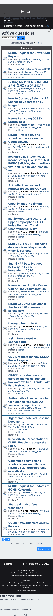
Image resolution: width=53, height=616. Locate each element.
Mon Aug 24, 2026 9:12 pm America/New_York (29, 126)
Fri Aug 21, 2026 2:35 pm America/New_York (29, 346)
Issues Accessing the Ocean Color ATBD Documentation (27, 287)
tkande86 (25, 59)
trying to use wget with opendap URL (23, 340)
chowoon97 (27, 474)
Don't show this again (12, 32)
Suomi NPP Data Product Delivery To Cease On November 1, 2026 (25, 267)
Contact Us (26, 580)
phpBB (19, 583)
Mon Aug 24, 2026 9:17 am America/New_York (28, 254)
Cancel (17, 615)
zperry (24, 253)
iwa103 (24, 313)
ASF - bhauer (28, 326)
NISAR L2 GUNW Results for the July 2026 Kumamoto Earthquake (27, 307)
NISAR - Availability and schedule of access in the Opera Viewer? (25, 138)
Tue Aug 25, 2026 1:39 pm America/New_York (29, 60)
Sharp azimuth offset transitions (22, 506)
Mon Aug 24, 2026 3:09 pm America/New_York (28, 145)
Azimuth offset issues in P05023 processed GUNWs (27, 187)
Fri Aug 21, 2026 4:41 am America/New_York (29, 389)
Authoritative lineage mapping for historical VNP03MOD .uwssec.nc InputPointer (28, 402)
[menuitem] (24, 563)
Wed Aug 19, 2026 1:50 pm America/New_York (28, 512)
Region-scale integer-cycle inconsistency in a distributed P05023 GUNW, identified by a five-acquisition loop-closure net (29, 163)
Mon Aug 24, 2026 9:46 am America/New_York (28, 233)
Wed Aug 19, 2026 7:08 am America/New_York (29, 530)
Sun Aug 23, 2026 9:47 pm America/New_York (29, 293)
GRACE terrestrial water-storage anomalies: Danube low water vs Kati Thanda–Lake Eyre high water (29, 380)
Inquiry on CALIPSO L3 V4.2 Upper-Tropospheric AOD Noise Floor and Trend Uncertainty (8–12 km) (27, 224)
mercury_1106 (28, 108)
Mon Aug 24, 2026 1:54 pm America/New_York (28, 207)
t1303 (23, 388)
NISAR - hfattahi (29, 173)
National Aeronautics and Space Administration (26, 575)
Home (21, 64)
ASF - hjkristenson (30, 144)
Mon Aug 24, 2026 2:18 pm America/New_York (28, 174)
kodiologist (27, 88)
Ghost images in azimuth (25, 203)
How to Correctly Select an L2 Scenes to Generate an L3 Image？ (28, 102)
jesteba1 (25, 273)
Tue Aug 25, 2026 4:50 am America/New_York (29, 109)
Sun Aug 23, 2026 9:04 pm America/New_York (28, 314)
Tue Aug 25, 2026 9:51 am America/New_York (27, 89)
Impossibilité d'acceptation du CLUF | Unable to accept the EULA (28, 442)
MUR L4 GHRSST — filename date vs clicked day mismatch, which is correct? (28, 247)
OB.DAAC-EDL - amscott (34, 424)
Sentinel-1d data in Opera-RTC (29, 69)
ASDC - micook (29, 232)
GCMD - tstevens (30, 363)
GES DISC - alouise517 (33, 345)
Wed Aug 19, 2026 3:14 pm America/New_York (27, 493)
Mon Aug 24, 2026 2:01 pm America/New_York (28, 192)
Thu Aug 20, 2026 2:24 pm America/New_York (28, 450)
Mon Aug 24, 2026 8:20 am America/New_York (29, 274)
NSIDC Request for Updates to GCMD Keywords (29, 487)
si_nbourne (27, 72)
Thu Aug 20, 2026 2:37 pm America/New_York (21, 428)
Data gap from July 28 (23, 323)
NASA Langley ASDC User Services (31, 573)
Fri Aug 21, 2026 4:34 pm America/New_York (28, 327)
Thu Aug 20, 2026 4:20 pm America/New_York (27, 409)
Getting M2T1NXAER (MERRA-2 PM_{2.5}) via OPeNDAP (29, 83)
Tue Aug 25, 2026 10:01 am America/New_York (27, 73)
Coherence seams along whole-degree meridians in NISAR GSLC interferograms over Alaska (27, 466)
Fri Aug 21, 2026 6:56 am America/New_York (28, 364)
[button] (38, 43)
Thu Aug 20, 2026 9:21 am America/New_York (27, 475)
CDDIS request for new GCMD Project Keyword (28, 358)
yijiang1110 (27, 408)
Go (25, 615)
